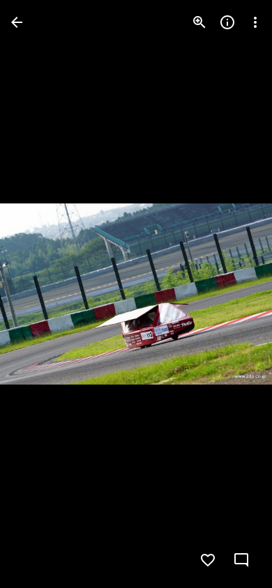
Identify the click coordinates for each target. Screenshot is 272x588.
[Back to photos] (16, 22)
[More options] (255, 22)
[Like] (207, 560)
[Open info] (227, 22)
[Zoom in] (199, 22)
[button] (39, 294)
